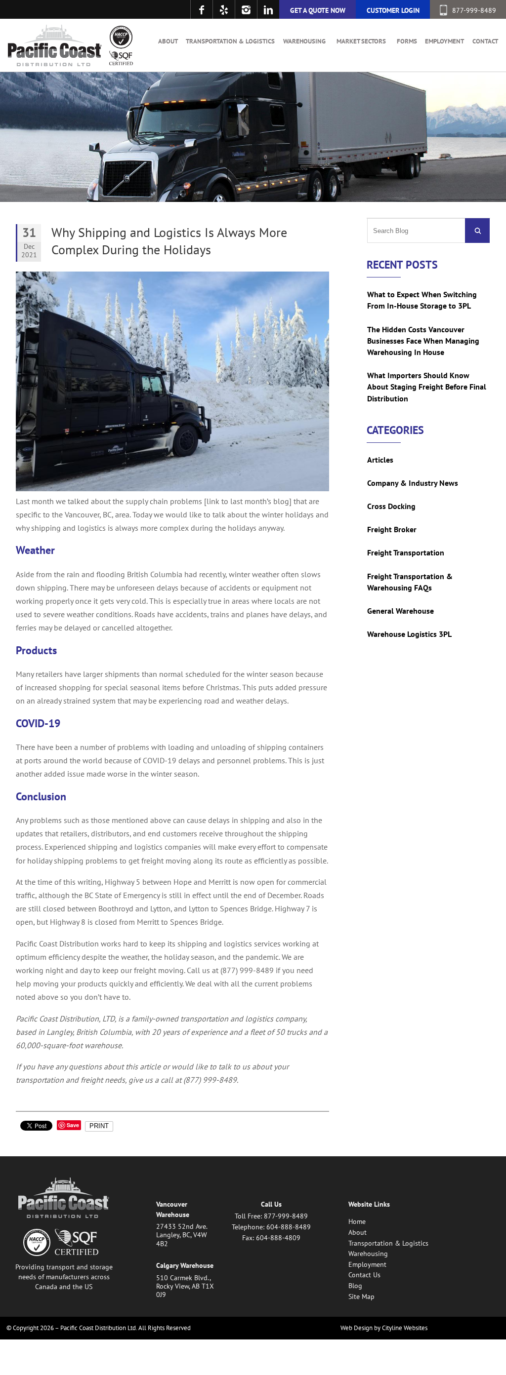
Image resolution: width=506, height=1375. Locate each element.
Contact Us (364, 1274)
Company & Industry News (412, 483)
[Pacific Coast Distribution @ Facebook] (201, 9)
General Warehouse (400, 611)
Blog (355, 1285)
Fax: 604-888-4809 (271, 1237)
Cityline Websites (404, 1328)
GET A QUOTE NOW (317, 10)
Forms (407, 41)
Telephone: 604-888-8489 (271, 1226)
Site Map (361, 1296)
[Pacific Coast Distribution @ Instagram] (246, 9)
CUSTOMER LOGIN (393, 10)
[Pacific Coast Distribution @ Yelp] (223, 9)
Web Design (356, 1328)
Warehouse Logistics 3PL (409, 634)
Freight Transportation (405, 552)
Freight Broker (392, 529)
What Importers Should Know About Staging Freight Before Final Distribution (426, 386)
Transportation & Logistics (230, 41)
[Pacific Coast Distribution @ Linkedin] (268, 9)
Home (357, 1221)
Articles (380, 460)
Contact (485, 41)
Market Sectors (361, 41)
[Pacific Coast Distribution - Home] (55, 45)
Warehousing (304, 41)
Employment (444, 41)
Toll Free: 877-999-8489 (271, 1215)
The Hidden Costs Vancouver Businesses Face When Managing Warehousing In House (423, 340)
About (168, 41)
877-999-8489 (474, 10)
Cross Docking (391, 506)
